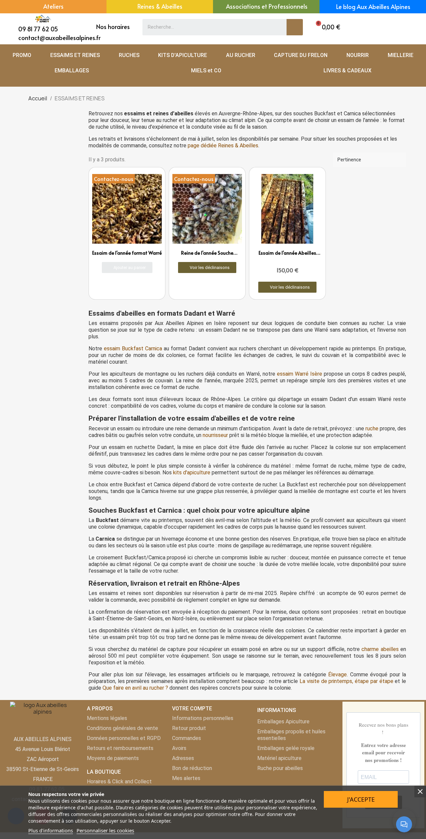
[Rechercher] (295, 27)
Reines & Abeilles (159, 6)
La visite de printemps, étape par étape (346, 681)
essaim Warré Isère (299, 374)
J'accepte (361, 799)
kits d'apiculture (191, 472)
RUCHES (129, 55)
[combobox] (209, 27)
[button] (326, 27)
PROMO (22, 55)
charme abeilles (379, 649)
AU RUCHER (240, 55)
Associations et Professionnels (267, 6)
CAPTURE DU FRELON (300, 55)
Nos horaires (113, 26)
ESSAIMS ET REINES (75, 55)
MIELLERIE (400, 55)
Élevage (337, 674)
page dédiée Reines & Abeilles (223, 145)
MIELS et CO (206, 70)
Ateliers (53, 6)
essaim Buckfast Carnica (133, 348)
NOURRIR (357, 55)
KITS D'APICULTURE (182, 55)
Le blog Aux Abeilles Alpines (373, 6)
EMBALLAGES (72, 70)
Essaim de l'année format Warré (127, 253)
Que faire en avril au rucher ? (135, 688)
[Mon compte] (399, 27)
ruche (371, 428)
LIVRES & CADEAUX (347, 70)
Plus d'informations (50, 830)
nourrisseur (215, 435)
